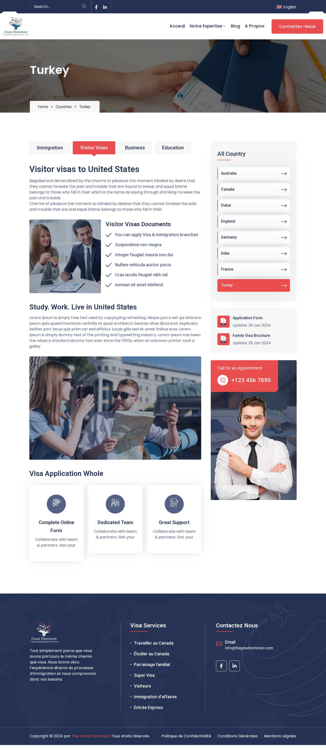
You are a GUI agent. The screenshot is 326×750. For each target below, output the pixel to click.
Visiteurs (142, 685)
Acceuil (177, 26)
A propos (254, 26)
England (228, 221)
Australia (229, 173)
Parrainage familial (152, 664)
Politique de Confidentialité (186, 736)
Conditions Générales (237, 736)
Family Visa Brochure (251, 335)
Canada (227, 189)
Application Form (248, 318)
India (225, 253)
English (289, 7)
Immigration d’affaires (155, 696)
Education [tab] (173, 148)
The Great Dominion (91, 736)
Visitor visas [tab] (94, 148)
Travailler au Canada (154, 643)
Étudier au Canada (151, 653)
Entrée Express (148, 707)
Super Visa (144, 675)
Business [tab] (135, 148)
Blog (235, 26)
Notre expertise (206, 26)
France (227, 269)
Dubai (226, 205)
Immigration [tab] (50, 148)
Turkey (227, 285)
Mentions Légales (280, 736)
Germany (229, 237)
